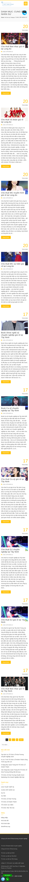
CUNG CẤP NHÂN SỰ (7, 51)
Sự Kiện (3, 796)
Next (21, 739)
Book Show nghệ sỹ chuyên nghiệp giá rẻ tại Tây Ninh (12, 335)
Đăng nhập (4, 817)
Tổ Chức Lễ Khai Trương (8, 799)
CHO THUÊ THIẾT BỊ (7, 787)
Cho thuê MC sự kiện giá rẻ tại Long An (12, 265)
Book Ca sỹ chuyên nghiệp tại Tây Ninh (10, 409)
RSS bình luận (5, 823)
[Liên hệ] (24, 12)
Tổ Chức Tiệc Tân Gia (7, 808)
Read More (6, 93)
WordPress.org (5, 826)
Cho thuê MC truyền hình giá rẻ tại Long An (12, 194)
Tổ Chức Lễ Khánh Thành (9, 802)
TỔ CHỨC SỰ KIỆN (7, 805)
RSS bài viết (4, 820)
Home (2, 17)
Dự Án (3, 793)
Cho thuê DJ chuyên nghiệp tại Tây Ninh (10, 550)
